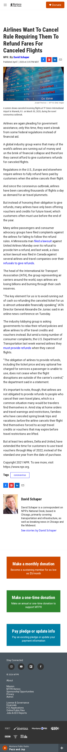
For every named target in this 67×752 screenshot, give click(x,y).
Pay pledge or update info (33, 631)
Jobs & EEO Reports (17, 713)
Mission (10, 686)
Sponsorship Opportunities (20, 691)
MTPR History (13, 689)
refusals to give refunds (18, 263)
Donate (56, 4)
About (10, 680)
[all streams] (62, 748)
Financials (12, 705)
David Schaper (21, 57)
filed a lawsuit (43, 241)
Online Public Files (16, 710)
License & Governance (18, 703)
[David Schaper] (10, 504)
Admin (10, 697)
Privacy (10, 694)
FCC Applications (15, 708)
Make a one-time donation (33, 597)
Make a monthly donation (33, 563)
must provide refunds (17, 348)
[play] (5, 748)
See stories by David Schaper (39, 530)
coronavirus (20, 475)
